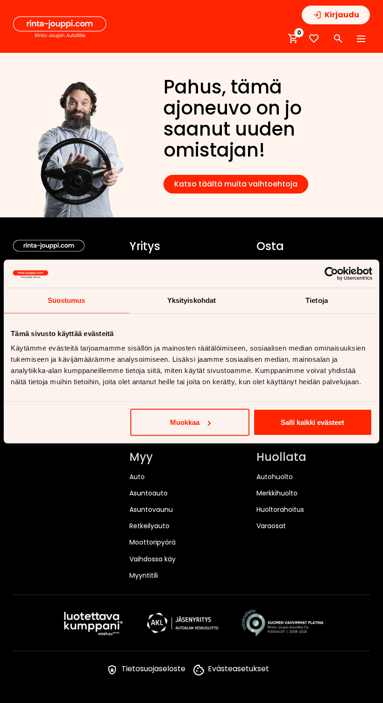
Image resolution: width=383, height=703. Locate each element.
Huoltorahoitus (280, 509)
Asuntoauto (148, 493)
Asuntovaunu (151, 509)
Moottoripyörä (152, 542)
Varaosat (271, 526)
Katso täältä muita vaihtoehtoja (236, 184)
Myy (141, 458)
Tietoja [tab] (316, 300)
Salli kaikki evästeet (312, 422)
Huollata (281, 458)
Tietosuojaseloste (153, 668)
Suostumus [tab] (66, 300)
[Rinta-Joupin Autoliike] (59, 28)
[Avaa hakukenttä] (338, 39)
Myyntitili (143, 575)
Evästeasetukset (238, 668)
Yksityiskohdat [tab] (191, 300)
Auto (137, 476)
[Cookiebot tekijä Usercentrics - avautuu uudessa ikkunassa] (331, 274)
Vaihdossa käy (152, 559)
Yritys (144, 247)
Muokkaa (184, 422)
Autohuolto (274, 476)
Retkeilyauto (149, 526)
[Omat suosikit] (314, 38)
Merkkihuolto (277, 493)
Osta (270, 247)
